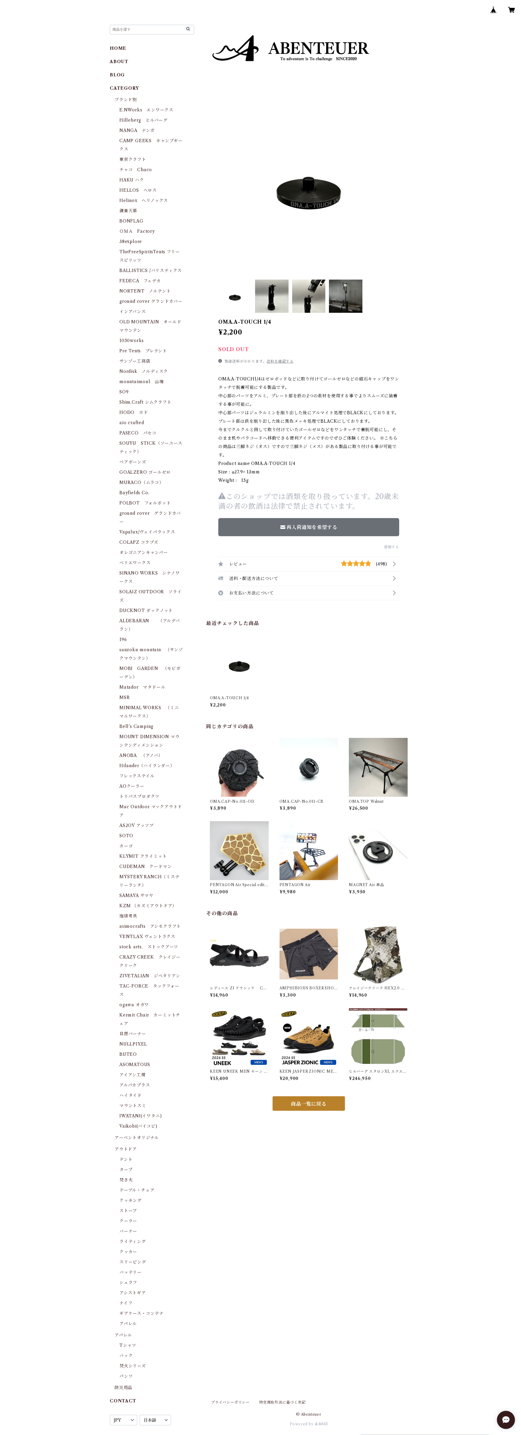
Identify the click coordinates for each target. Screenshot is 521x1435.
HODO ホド (133, 412)
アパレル (128, 1323)
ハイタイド (130, 1095)
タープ (125, 1169)
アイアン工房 (132, 1075)
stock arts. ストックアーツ (148, 947)
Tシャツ (127, 1345)
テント (125, 1159)
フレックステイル (136, 776)
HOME (118, 48)
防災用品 (123, 1387)
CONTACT (123, 1401)
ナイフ (125, 1303)
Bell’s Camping (136, 726)
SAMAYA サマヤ (136, 895)
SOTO (126, 835)
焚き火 (126, 1180)
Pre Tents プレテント (143, 351)
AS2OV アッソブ (136, 825)
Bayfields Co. (134, 492)
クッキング (130, 1200)
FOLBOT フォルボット (145, 503)
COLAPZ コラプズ (138, 542)
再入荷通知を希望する (311, 527)
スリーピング (132, 1262)
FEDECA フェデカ (140, 280)
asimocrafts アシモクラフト (150, 926)
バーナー (128, 1231)
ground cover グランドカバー (150, 301)
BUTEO (128, 1054)
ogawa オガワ (134, 1004)
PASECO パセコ (137, 433)
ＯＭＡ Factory (137, 231)
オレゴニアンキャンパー (143, 552)
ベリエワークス (135, 562)
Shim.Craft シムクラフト (145, 402)
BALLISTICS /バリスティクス (150, 270)
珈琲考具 (128, 916)
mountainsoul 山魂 (141, 381)
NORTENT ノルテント (145, 291)
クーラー (128, 1221)
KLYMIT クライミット (143, 856)
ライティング (132, 1241)
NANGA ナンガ (137, 130)
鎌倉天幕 (128, 210)
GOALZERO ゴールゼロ (147, 472)
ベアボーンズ (132, 462)
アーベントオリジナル (137, 1137)
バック (126, 1355)
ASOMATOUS (134, 1064)
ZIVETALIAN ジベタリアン (149, 976)
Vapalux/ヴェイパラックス (147, 532)
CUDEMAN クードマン (145, 866)
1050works (131, 340)
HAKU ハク (131, 180)
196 (125, 639)
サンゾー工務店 (134, 361)
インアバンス (132, 311)
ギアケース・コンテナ (141, 1313)
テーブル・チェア (136, 1190)
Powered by (302, 1424)
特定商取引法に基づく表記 (282, 1402)
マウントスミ (132, 1105)
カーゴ (126, 846)
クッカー (128, 1251)
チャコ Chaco (135, 169)
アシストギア (132, 1293)
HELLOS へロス (138, 190)
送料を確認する (280, 361)
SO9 (123, 392)
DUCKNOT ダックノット (146, 610)
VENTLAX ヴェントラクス (147, 936)
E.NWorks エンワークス (146, 110)
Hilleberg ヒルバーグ (143, 120)
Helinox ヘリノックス (143, 200)
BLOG (117, 75)
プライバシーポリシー (230, 1402)
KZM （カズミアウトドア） (148, 905)
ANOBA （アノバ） (141, 755)
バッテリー (130, 1272)
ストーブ (128, 1210)
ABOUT (119, 61)
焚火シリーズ (132, 1366)
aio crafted (131, 422)
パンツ (126, 1376)
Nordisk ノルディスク (143, 371)
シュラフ (128, 1282)
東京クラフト (132, 159)
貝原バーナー (132, 1033)
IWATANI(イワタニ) (140, 1116)
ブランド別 (126, 99)
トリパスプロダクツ (139, 796)
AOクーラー (131, 786)
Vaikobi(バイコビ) (138, 1126)
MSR (124, 697)
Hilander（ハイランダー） (147, 765)
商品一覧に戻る (309, 1104)
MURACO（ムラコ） (141, 482)
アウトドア (126, 1149)
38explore (130, 241)
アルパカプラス (134, 1085)
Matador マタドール (142, 687)
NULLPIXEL (133, 1044)
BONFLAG (131, 221)
